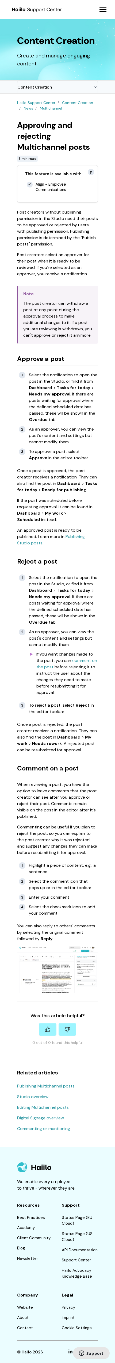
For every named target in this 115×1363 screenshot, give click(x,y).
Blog (21, 1248)
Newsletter (27, 1258)
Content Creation (34, 87)
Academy (26, 1227)
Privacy (68, 1307)
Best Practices (31, 1217)
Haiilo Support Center (36, 102)
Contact (25, 1328)
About (23, 1317)
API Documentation (80, 1250)
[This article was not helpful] (67, 1029)
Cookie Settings (77, 1328)
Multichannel (51, 108)
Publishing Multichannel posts (46, 1086)
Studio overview (32, 1096)
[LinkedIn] (70, 1352)
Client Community (34, 1238)
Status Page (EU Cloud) (77, 1220)
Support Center (76, 1260)
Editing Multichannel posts (43, 1107)
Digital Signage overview (40, 1118)
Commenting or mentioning (43, 1128)
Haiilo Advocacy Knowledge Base (77, 1273)
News (28, 108)
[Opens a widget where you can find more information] (91, 1353)
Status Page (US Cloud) (77, 1237)
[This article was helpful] (47, 1029)
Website (25, 1307)
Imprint (68, 1317)
